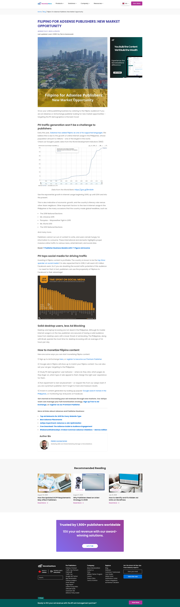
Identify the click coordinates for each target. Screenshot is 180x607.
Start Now (135, 602)
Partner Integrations (111, 580)
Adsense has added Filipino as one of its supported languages (76, 133)
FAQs (88, 572)
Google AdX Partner (72, 576)
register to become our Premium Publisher (84, 359)
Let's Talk (90, 546)
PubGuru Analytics (71, 580)
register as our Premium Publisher (65, 404)
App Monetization (71, 578)
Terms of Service (92, 580)
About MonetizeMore (93, 568)
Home (40, 12)
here (61, 359)
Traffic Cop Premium (72, 570)
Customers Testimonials (112, 572)
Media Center (109, 576)
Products (59, 3)
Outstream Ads (70, 591)
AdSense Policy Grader (72, 593)
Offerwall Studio (70, 589)
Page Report (69, 584)
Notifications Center (111, 578)
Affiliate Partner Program (94, 574)
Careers (89, 576)
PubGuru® (69, 572)
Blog (44, 12)
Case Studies (109, 574)
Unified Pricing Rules (72, 586)
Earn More (136, 3)
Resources (98, 3)
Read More (42, 503)
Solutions (71, 3)
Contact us (90, 570)
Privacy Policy (91, 578)
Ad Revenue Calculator (112, 582)
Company (84, 3)
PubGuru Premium (71, 568)
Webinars (108, 570)
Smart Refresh (70, 582)
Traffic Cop (69, 574)
